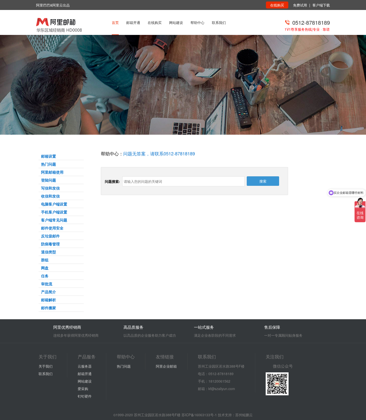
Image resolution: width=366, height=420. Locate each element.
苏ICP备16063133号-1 (199, 414)
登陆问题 (48, 180)
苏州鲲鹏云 (244, 414)
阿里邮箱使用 (52, 172)
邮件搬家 (48, 308)
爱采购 (83, 388)
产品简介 (48, 292)
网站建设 (176, 22)
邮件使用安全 (52, 228)
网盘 (45, 268)
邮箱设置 (48, 156)
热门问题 (48, 164)
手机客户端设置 (54, 212)
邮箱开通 (133, 22)
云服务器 (85, 366)
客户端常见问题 (54, 220)
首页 (115, 22)
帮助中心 (197, 22)
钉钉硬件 (85, 396)
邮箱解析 (48, 300)
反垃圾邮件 (50, 236)
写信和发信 (50, 188)
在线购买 (277, 4)
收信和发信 (50, 196)
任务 (45, 276)
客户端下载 (321, 4)
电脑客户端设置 (54, 204)
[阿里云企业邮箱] (65, 25)
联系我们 (219, 22)
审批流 (46, 284)
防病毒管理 (50, 244)
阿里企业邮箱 (166, 366)
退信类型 (48, 252)
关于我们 (46, 366)
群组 (45, 260)
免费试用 (300, 4)
